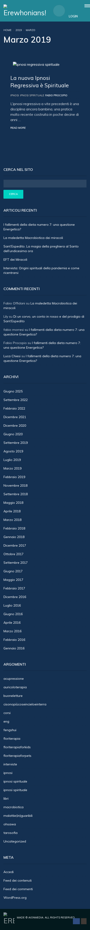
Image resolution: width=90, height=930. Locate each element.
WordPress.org (15, 898)
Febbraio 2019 (14, 477)
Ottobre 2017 (13, 554)
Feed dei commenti (18, 889)
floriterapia (11, 738)
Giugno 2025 (13, 391)
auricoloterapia (15, 687)
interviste (10, 764)
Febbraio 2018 (14, 528)
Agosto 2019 (13, 451)
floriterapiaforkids (17, 747)
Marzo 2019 (12, 468)
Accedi (8, 872)
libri (6, 798)
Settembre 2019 (15, 443)
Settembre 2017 (15, 563)
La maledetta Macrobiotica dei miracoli (33, 238)
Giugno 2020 (13, 434)
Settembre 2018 (15, 494)
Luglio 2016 (12, 605)
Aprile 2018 (12, 511)
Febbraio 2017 (14, 588)
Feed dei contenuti (17, 880)
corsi (7, 713)
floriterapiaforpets (17, 756)
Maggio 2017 (13, 580)
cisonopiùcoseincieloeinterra (24, 704)
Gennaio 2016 (13, 648)
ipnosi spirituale (32, 95)
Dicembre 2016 (14, 597)
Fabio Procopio (56, 95)
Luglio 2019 (12, 460)
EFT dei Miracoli (15, 259)
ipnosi (14, 95)
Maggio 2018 (13, 503)
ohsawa (9, 824)
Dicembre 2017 (14, 545)
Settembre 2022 (15, 400)
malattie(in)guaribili (18, 816)
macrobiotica (13, 807)
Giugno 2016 (13, 614)
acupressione (13, 678)
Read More (18, 127)
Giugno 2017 (13, 571)
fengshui (9, 730)
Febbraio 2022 (14, 408)
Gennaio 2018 (13, 537)
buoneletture (13, 696)
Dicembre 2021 (14, 417)
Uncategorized (14, 841)
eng (6, 721)
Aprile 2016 (12, 622)
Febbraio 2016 (14, 640)
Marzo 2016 (12, 631)
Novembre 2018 (15, 485)
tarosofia (10, 833)
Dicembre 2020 (14, 425)
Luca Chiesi (12, 356)
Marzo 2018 (12, 520)
